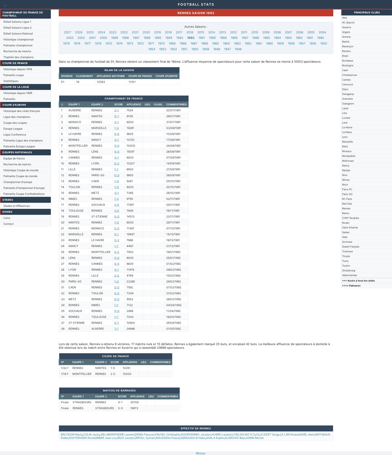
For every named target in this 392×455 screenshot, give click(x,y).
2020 (146, 32)
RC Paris (347, 198)
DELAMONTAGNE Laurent (117, 434)
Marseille (347, 141)
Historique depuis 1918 (17, 69)
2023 (112, 32)
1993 (179, 38)
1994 (168, 38)
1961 (259, 43)
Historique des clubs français (21, 111)
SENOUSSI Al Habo (193, 438)
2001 (92, 38)
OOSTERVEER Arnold (82, 438)
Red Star (347, 203)
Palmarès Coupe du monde (20, 176)
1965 (215, 43)
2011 (244, 32)
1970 (161, 43)
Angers (346, 32)
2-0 (116, 204)
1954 (151, 49)
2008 (277, 32)
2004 (322, 32)
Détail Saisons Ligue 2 (17, 27)
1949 (205, 49)
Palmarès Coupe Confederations (23, 193)
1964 (226, 43)
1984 (277, 38)
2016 (189, 32)
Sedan (345, 232)
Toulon (346, 265)
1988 (234, 38)
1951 (184, 49)
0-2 (116, 163)
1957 (302, 43)
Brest (345, 55)
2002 (81, 38)
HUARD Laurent (221, 434)
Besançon (347, 46)
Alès (344, 17)
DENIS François (145, 434)
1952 (173, 49)
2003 (70, 38)
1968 (183, 43)
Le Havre (347, 127)
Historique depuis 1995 (17, 93)
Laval (345, 108)
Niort (345, 184)
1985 (266, 38)
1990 (212, 38)
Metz (345, 146)
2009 (266, 32)
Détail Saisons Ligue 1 (17, 21)
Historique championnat (18, 39)
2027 (67, 32)
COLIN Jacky (91, 434)
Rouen (345, 222)
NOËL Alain (307, 434)
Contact (8, 223)
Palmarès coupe (13, 75)
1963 (237, 43)
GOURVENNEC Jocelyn (196, 434)
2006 (299, 32)
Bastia (345, 41)
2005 (311, 32)
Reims (345, 213)
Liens (6, 218)
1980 (320, 38)
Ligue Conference (14, 134)
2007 (288, 32)
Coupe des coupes (15, 122)
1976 (98, 43)
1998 (125, 38)
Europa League (12, 128)
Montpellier (348, 156)
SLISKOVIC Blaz (235, 438)
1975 (108, 43)
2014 (211, 32)
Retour (201, 453)
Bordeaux (347, 60)
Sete (344, 237)
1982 (299, 38)
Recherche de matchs (17, 51)
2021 (135, 32)
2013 (222, 32)
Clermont (347, 84)
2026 (78, 32)
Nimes (346, 179)
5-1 (116, 234)
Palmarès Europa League (19, 146)
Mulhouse (348, 160)
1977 (87, 43)
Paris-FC (347, 189)
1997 (136, 38)
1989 (223, 38)
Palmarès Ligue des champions (23, 140)
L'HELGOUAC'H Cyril (245, 434)
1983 (288, 38)
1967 (194, 43)
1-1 (116, 169)
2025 (90, 32)
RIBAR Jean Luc (106, 438)
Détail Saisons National (18, 33)
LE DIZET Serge (269, 434)
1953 (162, 49)
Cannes (346, 79)
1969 (172, 43)
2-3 (116, 275)
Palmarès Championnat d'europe (24, 188)
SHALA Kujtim (215, 438)
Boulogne (347, 65)
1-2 (116, 128)
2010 (254, 32)
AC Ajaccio (348, 22)
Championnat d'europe (17, 182)
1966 (204, 43)
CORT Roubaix (350, 218)
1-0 (116, 181)
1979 (66, 43)
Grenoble (347, 98)
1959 (280, 43)
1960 (269, 43)
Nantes (346, 170)
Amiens (346, 36)
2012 (233, 32)
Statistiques (10, 81)
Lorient (346, 117)
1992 (190, 38)
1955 (323, 43)
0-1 (116, 116)
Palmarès (9, 99)
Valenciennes (349, 275)
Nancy (345, 165)
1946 (238, 49)
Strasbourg (348, 270)
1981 (310, 38)
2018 (168, 32)
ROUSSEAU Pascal (168, 438)
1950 (194, 49)
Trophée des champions (18, 57)
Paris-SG (347, 194)
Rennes (346, 208)
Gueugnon (348, 103)
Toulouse (347, 251)
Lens (345, 122)
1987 (245, 38)
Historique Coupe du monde (21, 170)
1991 (201, 38)
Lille (344, 113)
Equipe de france (14, 158)
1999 (114, 38)
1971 (151, 43)
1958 (291, 43)
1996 (147, 38)
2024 (101, 32)
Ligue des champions (16, 117)
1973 (130, 43)
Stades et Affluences (16, 206)
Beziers (346, 51)
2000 (103, 38)
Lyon (345, 136)
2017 (179, 32)
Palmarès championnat (17, 45)
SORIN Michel (255, 438)
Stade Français (350, 246)
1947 (227, 49)
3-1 (116, 110)
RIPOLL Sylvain (145, 438)
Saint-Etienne (350, 227)
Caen (345, 70)
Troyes (346, 256)
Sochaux (347, 241)
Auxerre (346, 27)
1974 (119, 43)
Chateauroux (349, 75)
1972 (140, 43)
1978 (77, 43)
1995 (157, 38)
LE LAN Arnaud (289, 434)
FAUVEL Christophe (167, 434)
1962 (248, 43)
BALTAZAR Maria (72, 434)
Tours (345, 260)
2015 (200, 32)
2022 (124, 32)
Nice (344, 175)
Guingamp (348, 94)
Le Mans (347, 132)
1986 (255, 38)
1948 (216, 49)
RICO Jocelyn (126, 438)
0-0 (116, 134)
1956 (312, 43)
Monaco (347, 151)
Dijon (345, 89)
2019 (157, 32)
